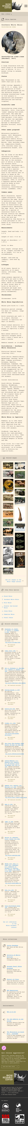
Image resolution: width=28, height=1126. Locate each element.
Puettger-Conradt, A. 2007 (12, 690)
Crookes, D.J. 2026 (10, 723)
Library (8, 14)
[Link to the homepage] (12, 6)
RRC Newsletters (12, 990)
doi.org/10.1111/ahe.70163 (12, 642)
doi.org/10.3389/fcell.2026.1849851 (15, 683)
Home (2, 14)
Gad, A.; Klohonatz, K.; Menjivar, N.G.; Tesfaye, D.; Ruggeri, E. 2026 (14, 670)
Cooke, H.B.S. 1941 (10, 651)
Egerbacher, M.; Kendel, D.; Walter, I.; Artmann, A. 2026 (12, 631)
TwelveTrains (15, 1092)
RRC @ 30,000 (11, 1012)
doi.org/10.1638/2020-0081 (12, 855)
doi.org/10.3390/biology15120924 (14, 754)
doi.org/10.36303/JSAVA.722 (13, 883)
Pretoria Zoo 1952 (10, 708)
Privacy (3, 1092)
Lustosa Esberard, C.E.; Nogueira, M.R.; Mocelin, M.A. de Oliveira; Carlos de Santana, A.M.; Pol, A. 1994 (12, 763)
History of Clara (13, 979)
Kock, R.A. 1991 (9, 890)
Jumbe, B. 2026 (9, 821)
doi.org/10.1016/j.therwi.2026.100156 (16, 797)
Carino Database (12, 945)
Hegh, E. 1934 (9, 804)
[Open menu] (26, 6)
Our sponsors (4, 1100)
